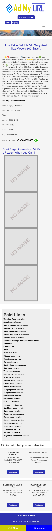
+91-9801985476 (25, 140)
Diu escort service (11, 362)
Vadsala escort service (13, 423)
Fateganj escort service (13, 389)
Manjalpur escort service (14, 420)
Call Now (13, 528)
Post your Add (25, 17)
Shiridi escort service (12, 359)
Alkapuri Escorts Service (14, 328)
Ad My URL (8, 343)
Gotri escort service (12, 398)
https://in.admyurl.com (15, 100)
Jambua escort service (13, 405)
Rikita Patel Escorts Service (15, 331)
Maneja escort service (13, 417)
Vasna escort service (12, 426)
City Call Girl (9, 346)
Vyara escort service (12, 371)
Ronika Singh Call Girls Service (16, 334)
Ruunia (6, 349)
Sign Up (15, 22)
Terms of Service (28, 515)
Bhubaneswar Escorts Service (16, 325)
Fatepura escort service (13, 392)
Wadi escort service (12, 432)
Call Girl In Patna (10, 353)
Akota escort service (12, 377)
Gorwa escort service (12, 395)
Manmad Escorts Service (14, 374)
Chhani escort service (13, 383)
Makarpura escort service (14, 414)
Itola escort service (11, 401)
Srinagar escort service (13, 356)
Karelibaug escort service (14, 408)
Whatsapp (39, 528)
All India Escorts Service (14, 337)
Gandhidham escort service (15, 365)
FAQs (19, 515)
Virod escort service (12, 429)
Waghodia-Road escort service (16, 435)
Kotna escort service (12, 411)
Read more (13, 472)
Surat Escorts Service (12, 322)
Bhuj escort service (11, 368)
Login (8, 22)
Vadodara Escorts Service (14, 319)
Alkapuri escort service (13, 380)
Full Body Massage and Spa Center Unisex (21, 340)
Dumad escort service (12, 386)
